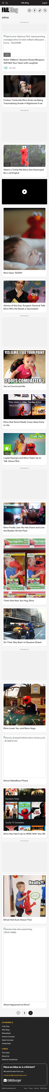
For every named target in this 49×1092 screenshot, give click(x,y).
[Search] (6, 2)
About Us (5, 1056)
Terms (25, 1088)
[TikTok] (40, 10)
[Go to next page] (30, 1013)
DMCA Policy (43, 1088)
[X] (45, 10)
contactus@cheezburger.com (15, 1075)
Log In (44, 3)
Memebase (6, 1033)
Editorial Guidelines (9, 1059)
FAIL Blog (25, 3)
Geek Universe (7, 1040)
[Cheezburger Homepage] (24, 1081)
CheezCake (6, 1043)
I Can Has (5, 1026)
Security (36, 1088)
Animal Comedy (8, 1037)
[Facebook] (35, 10)
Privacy (31, 1088)
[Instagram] (29, 10)
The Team (6, 1053)
